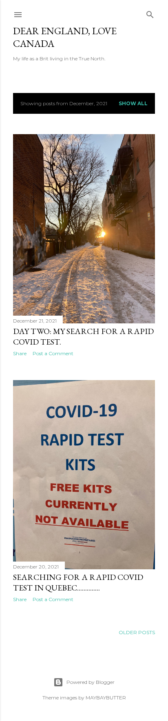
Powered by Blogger (90, 682)
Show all (133, 103)
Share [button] (20, 353)
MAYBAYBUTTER (106, 697)
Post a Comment (53, 353)
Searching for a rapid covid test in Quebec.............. (78, 582)
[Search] (150, 13)
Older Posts (137, 632)
